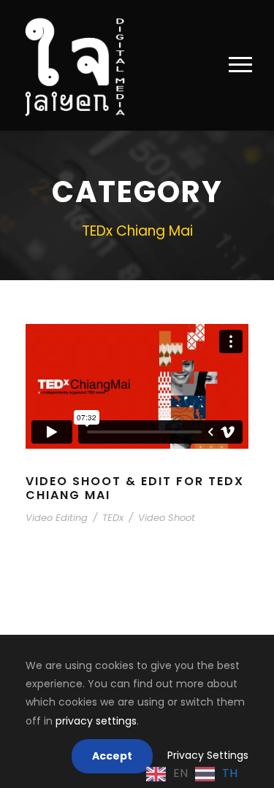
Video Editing (57, 518)
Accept (112, 756)
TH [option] (229, 773)
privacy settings (96, 721)
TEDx (112, 518)
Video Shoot (166, 518)
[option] (216, 774)
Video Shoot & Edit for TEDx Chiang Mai (135, 488)
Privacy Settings (207, 755)
